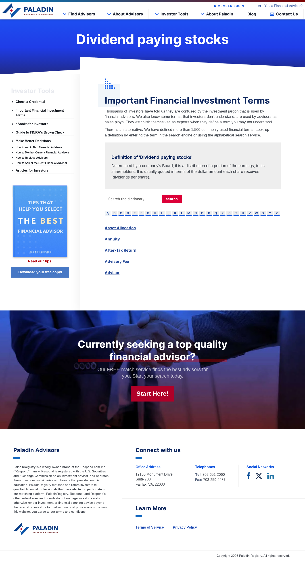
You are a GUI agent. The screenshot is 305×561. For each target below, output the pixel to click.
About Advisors (128, 14)
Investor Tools (174, 14)
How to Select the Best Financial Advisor (41, 163)
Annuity (112, 239)
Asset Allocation (120, 228)
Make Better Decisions (33, 141)
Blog (251, 14)
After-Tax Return (120, 250)
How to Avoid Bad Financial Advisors (39, 147)
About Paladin (219, 14)
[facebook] (249, 476)
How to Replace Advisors (32, 157)
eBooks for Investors (32, 124)
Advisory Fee (117, 261)
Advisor (112, 272)
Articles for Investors (32, 170)
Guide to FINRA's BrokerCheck (40, 132)
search (172, 199)
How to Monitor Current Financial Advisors (42, 152)
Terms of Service (150, 527)
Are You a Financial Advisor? (280, 6)
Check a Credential (30, 102)
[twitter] (259, 476)
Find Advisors (81, 14)
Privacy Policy (185, 527)
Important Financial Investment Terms (40, 112)
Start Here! (152, 393)
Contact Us (287, 14)
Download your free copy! (40, 272)
